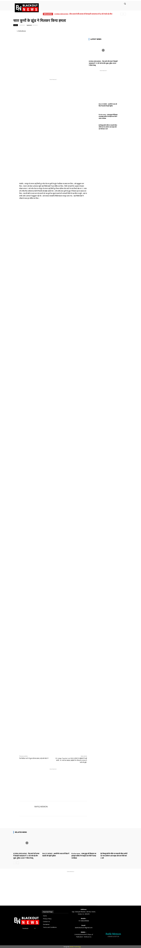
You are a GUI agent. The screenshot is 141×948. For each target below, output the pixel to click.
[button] (125, 3)
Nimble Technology (75, 947)
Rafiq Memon (22, 31)
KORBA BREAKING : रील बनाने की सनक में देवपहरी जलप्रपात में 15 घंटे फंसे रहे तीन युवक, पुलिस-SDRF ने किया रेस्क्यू (103, 63)
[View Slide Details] (53, 273)
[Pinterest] (83, 31)
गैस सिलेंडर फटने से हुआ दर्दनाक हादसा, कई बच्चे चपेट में (33, 758)
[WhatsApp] (88, 31)
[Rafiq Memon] (15, 31)
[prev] (121, 14)
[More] (97, 31)
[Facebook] (74, 31)
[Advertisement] (53, 782)
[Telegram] (92, 31)
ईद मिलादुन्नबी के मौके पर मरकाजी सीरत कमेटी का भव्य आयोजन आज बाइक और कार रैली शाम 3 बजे (108, 127)
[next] (125, 14)
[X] (79, 31)
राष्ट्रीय (15, 25)
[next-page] (17, 863)
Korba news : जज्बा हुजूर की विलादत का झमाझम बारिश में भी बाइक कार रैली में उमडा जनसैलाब (108, 116)
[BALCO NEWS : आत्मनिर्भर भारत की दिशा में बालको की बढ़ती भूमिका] (93, 107)
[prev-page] (14, 863)
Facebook (25, 928)
